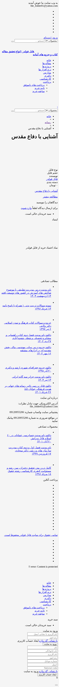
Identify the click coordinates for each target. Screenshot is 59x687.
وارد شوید (26, 208)
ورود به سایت (50, 644)
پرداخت (47, 82)
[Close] (56, 685)
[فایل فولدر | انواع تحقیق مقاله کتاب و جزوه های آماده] (46, 104)
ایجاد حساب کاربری (47, 674)
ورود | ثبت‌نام (51, 37)
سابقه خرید (38, 91)
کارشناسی (45, 78)
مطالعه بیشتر (50, 196)
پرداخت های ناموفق (34, 85)
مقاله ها (46, 63)
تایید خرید (40, 88)
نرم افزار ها (45, 69)
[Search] (12, 41)
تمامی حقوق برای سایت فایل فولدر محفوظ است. (31, 535)
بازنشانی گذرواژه (48, 640)
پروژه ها (46, 66)
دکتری (47, 75)
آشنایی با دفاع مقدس (46, 191)
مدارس (47, 72)
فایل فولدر (52, 179)
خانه (49, 60)
